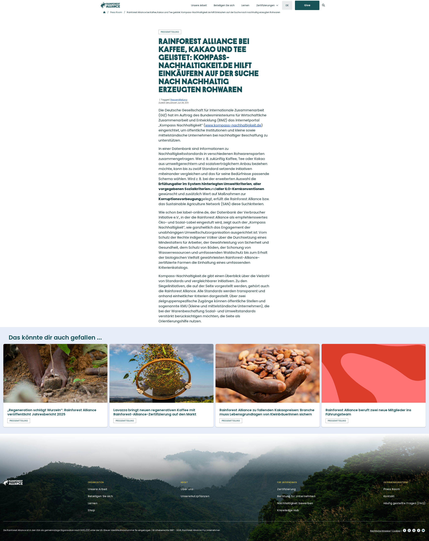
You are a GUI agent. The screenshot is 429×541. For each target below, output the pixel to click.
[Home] (110, 5)
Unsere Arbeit (199, 5)
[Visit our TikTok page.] (418, 530)
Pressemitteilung (178, 99)
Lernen (245, 5)
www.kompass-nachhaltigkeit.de (233, 125)
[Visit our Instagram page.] (409, 530)
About (184, 482)
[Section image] (55, 401)
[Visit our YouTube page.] (423, 530)
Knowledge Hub (288, 510)
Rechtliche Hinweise (380, 530)
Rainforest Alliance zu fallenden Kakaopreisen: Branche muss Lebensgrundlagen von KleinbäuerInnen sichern (267, 412)
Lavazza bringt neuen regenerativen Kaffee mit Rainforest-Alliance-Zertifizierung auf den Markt (154, 412)
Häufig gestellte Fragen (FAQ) (404, 503)
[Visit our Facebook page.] (404, 530)
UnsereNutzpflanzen (195, 496)
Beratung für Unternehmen (296, 496)
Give (307, 5)
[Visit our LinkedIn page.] (414, 530)
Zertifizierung (286, 489)
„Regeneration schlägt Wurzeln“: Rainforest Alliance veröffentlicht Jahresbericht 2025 (51, 412)
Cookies (396, 530)
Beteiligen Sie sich (224, 5)
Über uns (187, 489)
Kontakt (389, 496)
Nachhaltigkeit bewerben (295, 503)
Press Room (116, 12)
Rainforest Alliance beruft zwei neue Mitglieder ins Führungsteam (368, 412)
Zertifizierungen (265, 5)
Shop (91, 510)
